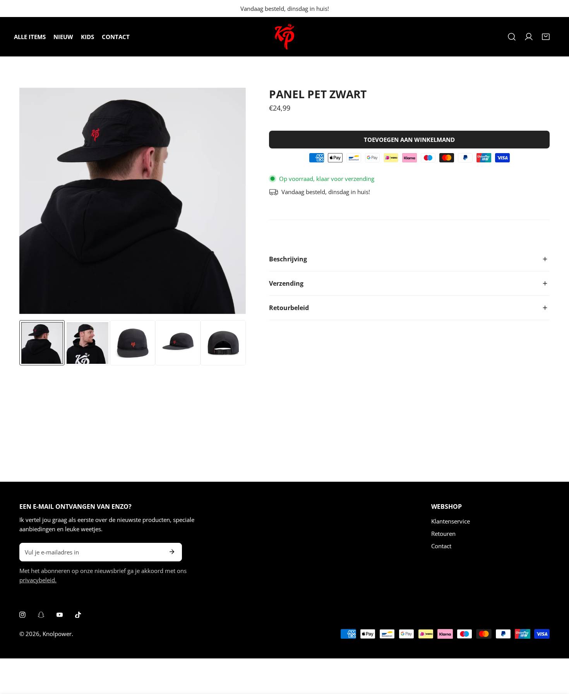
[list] (132, 201)
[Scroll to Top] (555, 653)
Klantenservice (450, 521)
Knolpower (57, 634)
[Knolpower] (284, 36)
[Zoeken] (511, 36)
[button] (545, 36)
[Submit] (172, 552)
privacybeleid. (38, 580)
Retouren (443, 533)
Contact (441, 546)
